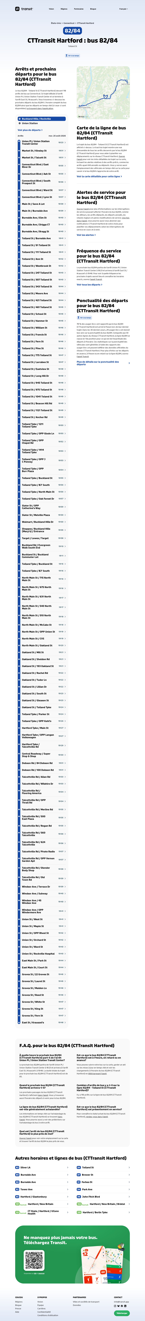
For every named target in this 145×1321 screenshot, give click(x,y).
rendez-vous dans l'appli (97, 1116)
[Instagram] (115, 1306)
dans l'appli (43, 1095)
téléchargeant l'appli (97, 1073)
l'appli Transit (96, 279)
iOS (35, 1273)
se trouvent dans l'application (40, 108)
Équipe (40, 1305)
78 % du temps (73, 56)
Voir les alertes (85, 235)
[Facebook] (122, 1306)
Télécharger (122, 1313)
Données (77, 1305)
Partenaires (78, 9)
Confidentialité (44, 1312)
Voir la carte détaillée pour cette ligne (98, 176)
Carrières (41, 1308)
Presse (18, 1308)
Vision (51, 9)
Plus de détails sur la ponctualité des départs (98, 363)
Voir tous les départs (88, 284)
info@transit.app (121, 1302)
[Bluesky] (118, 1306)
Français (122, 9)
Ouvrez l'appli (83, 209)
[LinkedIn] (125, 1306)
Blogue (93, 9)
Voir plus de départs (29, 130)
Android (41, 1273)
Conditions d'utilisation (47, 1315)
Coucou (19, 1297)
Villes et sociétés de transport (86, 1302)
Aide (17, 1312)
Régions (64, 9)
